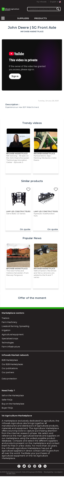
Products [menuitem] (40, 18)
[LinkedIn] (29, 466)
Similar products (32, 181)
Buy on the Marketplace (13, 404)
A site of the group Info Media (32, 472)
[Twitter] (24, 466)
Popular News (32, 238)
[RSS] (45, 466)
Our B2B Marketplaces (12, 364)
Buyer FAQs (7, 408)
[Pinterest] (34, 466)
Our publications (10, 368)
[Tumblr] (39, 466)
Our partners (8, 372)
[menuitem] (3, 18)
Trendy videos (32, 123)
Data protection (9, 378)
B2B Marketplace (10, 360)
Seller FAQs (7, 400)
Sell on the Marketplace (13, 395)
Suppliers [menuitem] (23, 18)
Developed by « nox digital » (53, 472)
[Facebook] (19, 466)
